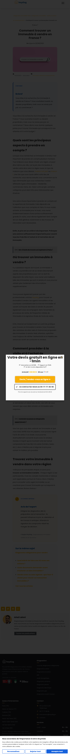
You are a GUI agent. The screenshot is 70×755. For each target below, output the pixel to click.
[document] (35, 377)
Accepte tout (57, 751)
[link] (35, 379)
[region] (35, 745)
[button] (61, 357)
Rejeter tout (35, 751)
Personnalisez (13, 751)
